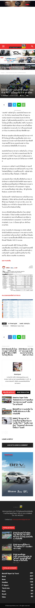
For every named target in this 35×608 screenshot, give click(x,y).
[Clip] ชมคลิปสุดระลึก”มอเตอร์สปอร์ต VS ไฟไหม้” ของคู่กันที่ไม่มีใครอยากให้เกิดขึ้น (22, 557)
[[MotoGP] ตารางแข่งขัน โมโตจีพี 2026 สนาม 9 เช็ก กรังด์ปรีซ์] (7, 411)
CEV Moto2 (5, 326)
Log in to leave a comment (17, 445)
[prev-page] (3, 432)
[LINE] (19, 105)
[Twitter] (14, 105)
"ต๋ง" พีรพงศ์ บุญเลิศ (12, 323)
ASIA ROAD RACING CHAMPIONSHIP (16, 72)
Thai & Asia (4, 87)
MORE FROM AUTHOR (23, 392)
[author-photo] (17, 371)
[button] (32, 46)
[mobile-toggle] (3, 46)
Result (26, 84)
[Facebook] (10, 105)
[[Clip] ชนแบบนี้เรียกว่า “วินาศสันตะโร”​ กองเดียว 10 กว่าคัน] (7, 547)
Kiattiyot (5, 95)
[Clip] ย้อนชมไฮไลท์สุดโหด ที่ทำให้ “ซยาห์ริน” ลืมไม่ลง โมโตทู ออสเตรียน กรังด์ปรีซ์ (23, 536)
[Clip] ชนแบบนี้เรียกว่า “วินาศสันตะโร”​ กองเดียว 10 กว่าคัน (22, 547)
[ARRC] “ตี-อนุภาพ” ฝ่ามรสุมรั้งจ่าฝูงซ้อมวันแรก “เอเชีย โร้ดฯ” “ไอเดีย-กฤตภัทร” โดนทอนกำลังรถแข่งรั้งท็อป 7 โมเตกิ (23, 423)
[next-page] (6, 432)
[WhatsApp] (23, 105)
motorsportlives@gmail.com (21, 519)
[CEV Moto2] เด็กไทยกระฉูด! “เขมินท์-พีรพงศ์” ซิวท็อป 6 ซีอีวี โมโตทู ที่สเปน (9, 352)
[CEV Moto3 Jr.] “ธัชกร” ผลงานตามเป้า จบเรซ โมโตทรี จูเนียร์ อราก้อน (26, 352)
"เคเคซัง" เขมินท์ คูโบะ (24, 323)
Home (2, 72)
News (22, 84)
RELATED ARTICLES (8, 392)
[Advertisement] (17, 25)
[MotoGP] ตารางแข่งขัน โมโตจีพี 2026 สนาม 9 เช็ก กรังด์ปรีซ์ (23, 411)
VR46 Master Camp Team (17, 326)
